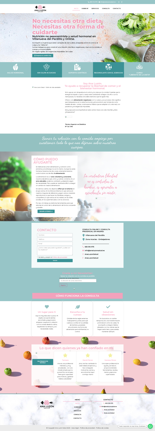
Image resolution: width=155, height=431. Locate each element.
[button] (150, 426)
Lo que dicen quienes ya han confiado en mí (76, 348)
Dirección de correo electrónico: (69, 278)
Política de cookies (102, 428)
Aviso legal (75, 428)
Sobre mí (85, 8)
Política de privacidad (59, 257)
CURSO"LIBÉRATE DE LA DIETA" (139, 74)
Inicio (76, 8)
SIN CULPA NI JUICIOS (46, 73)
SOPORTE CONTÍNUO (77, 73)
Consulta (106, 8)
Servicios (95, 8)
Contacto (117, 8)
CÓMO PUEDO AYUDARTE (46, 160)
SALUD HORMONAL (15, 73)
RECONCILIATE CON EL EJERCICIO (108, 73)
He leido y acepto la (53, 257)
